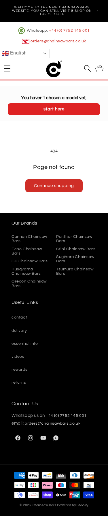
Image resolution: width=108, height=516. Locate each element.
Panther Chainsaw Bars (74, 239)
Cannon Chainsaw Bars (29, 239)
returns (19, 383)
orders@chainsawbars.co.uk (58, 41)
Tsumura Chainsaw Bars (75, 271)
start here (54, 109)
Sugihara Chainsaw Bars (75, 259)
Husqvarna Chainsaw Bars (26, 271)
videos (18, 357)
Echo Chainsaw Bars (27, 251)
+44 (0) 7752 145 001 (69, 31)
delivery (19, 331)
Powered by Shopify (72, 505)
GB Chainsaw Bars (30, 261)
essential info (25, 344)
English (18, 53)
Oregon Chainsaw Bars (29, 283)
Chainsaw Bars (44, 505)
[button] (7, 68)
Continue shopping (54, 186)
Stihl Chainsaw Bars (75, 249)
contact (19, 317)
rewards (19, 370)
